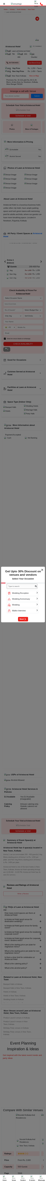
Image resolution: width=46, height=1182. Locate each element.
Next (22, 619)
